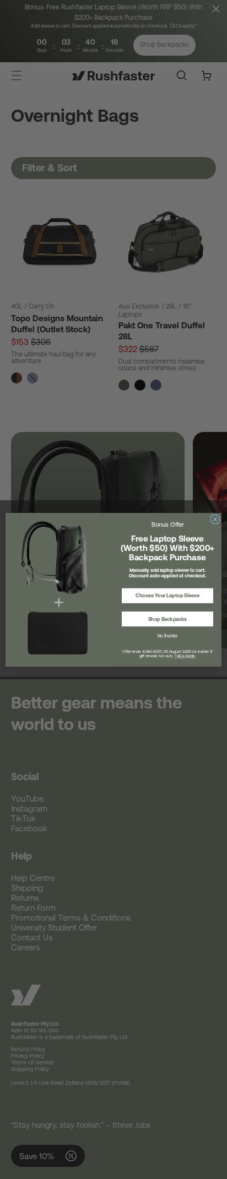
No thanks (167, 635)
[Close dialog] (215, 519)
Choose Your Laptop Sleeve (167, 595)
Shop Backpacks (167, 618)
